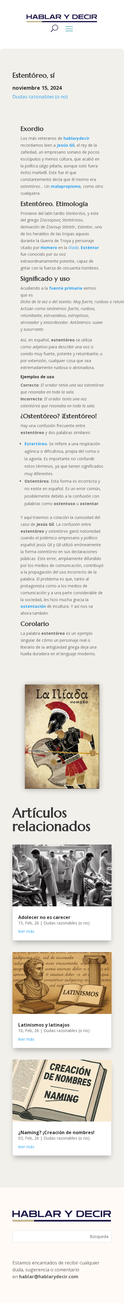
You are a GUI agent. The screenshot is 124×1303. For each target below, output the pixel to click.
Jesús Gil (65, 145)
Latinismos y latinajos (43, 1025)
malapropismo (66, 186)
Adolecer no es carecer (44, 917)
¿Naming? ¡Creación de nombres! (56, 1132)
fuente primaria (65, 288)
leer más (26, 931)
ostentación (33, 606)
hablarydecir (76, 138)
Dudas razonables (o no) (40, 96)
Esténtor (90, 247)
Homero (49, 247)
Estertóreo (36, 443)
